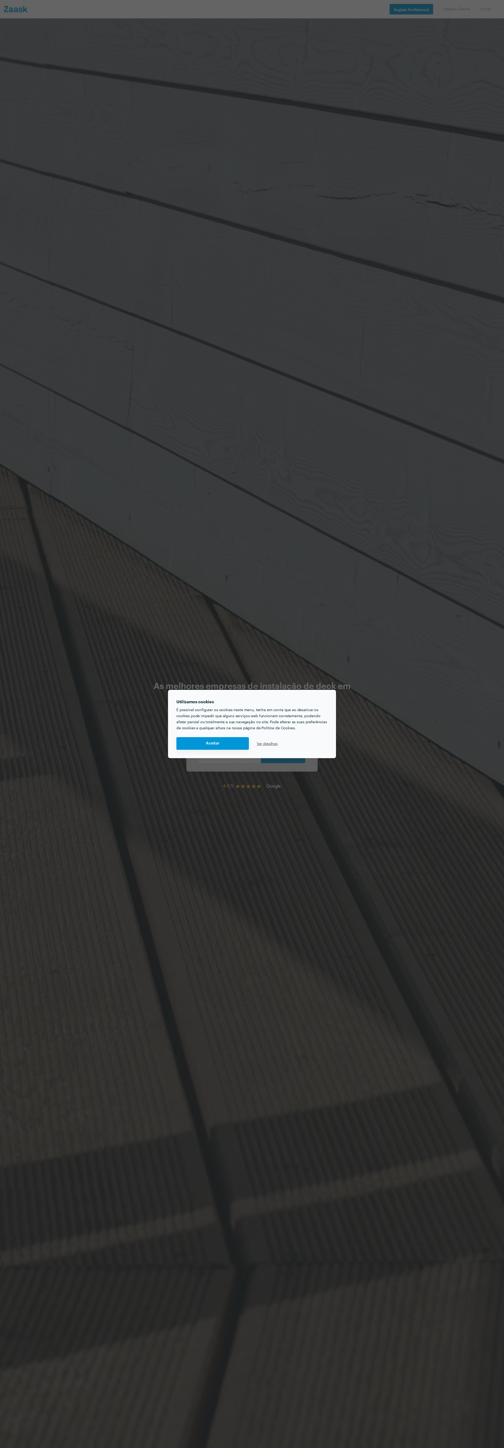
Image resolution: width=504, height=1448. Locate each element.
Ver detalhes (267, 743)
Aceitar (212, 743)
